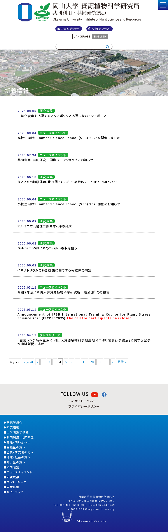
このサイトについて (82, 400)
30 (100, 361)
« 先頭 (28, 361)
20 (92, 361)
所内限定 (13, 467)
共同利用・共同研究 (20, 437)
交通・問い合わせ (18, 442)
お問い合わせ (70, 29)
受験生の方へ (16, 447)
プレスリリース (16, 482)
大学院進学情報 (18, 432)
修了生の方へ (16, 462)
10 (84, 361)
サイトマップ (15, 492)
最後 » (122, 361)
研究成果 (13, 477)
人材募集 (13, 487)
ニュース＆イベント (19, 472)
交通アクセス (101, 29)
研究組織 (13, 427)
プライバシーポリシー (84, 406)
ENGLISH (100, 36)
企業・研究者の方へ (20, 452)
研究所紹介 (14, 422)
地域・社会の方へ (19, 457)
